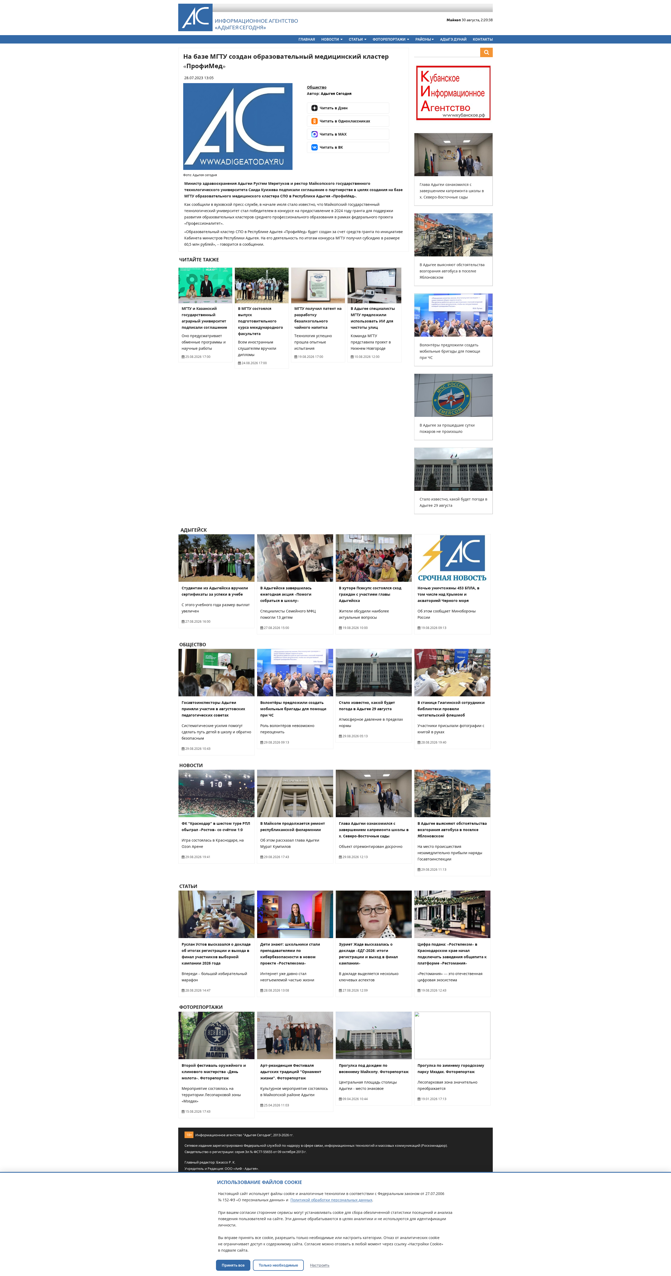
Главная (307, 39)
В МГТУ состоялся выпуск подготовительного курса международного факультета (260, 321)
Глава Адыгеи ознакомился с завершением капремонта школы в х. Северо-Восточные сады (452, 191)
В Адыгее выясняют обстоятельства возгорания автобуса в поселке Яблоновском (452, 271)
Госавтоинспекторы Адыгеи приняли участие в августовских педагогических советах (213, 709)
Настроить (319, 1265)
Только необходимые (278, 1265)
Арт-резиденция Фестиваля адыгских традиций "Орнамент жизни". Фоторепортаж (290, 1071)
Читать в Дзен (334, 107)
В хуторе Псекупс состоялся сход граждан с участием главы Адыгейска (370, 594)
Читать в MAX (333, 134)
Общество (317, 87)
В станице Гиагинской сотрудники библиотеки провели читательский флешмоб (451, 709)
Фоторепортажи (389, 39)
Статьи (356, 39)
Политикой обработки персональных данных (331, 1199)
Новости (330, 39)
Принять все (233, 1265)
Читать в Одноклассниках (345, 121)
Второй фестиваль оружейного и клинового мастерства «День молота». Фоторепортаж (214, 1071)
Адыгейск (193, 530)
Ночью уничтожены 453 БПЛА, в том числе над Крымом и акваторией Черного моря (448, 594)
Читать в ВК (331, 147)
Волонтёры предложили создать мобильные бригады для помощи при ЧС (450, 351)
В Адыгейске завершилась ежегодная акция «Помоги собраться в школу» (286, 594)
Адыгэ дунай (453, 39)
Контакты (483, 39)
